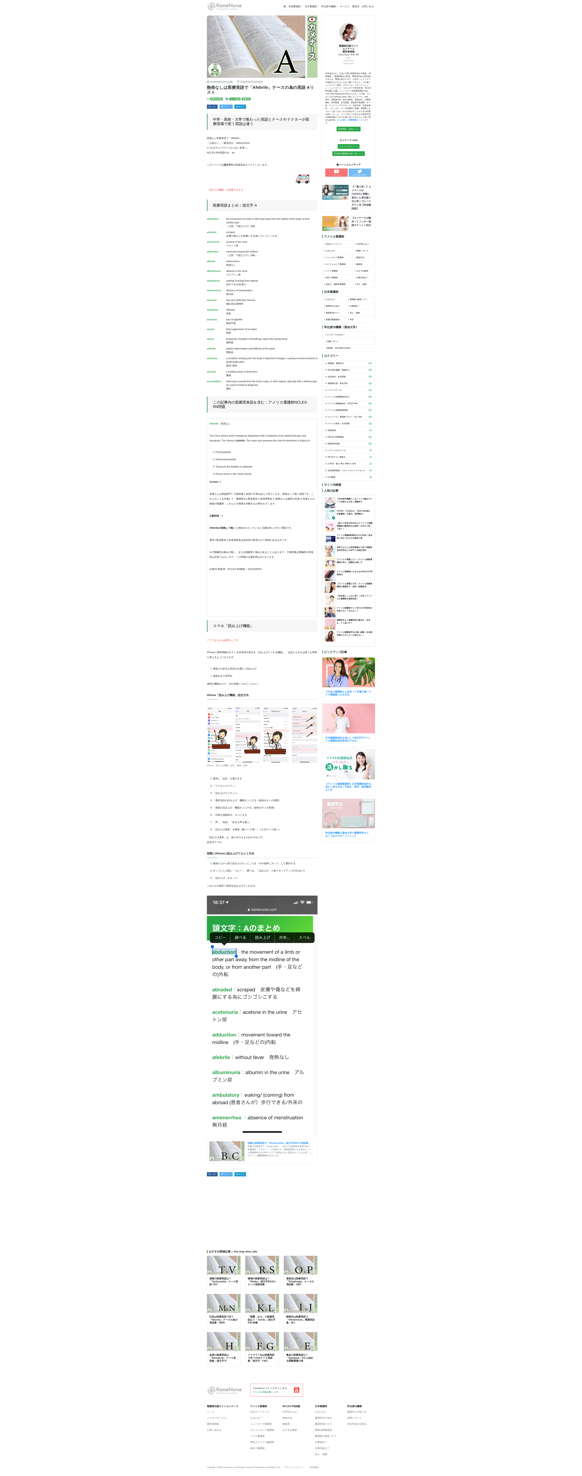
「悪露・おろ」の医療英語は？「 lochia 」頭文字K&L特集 (261, 1319)
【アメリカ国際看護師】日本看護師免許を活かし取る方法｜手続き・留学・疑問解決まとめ (348, 787)
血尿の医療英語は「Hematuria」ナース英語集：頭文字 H (222, 1358)
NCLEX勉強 (235, 99)
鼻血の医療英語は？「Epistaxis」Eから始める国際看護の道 (299, 1358)
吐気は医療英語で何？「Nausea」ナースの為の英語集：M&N (223, 1319)
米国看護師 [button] (294, 6)
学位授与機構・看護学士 (339, 370)
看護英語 (246, 99)
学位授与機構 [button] (328, 6)
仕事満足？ (355, 306)
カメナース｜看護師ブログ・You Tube (345, 417)
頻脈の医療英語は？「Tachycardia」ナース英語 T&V (223, 1281)
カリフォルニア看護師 (336, 264)
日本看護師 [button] (311, 6)
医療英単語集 (216, 99)
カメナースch (336, 175)
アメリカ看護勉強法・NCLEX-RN (343, 403)
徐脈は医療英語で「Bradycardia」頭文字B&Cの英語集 (278, 1143)
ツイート (227, 107)
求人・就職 (361, 284)
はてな (241, 107)
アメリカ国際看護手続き (339, 397)
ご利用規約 (314, 1467)
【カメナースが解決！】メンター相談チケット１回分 (361, 221)
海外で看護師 (332, 277)
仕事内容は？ (362, 277)
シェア (213, 107)
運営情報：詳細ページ (348, 129)
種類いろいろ (362, 251)
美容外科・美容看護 (337, 377)
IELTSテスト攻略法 (336, 457)
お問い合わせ (214, 1430)
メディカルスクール (337, 450)
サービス (345, 6)
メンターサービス (216, 1418)
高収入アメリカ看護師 (262, 1442)
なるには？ (331, 251)
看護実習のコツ (333, 313)
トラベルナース (335, 390)
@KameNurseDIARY (360, 175)
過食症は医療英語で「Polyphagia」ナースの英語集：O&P (300, 1281)
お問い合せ (368, 6)
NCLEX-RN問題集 (336, 437)
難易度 (359, 264)
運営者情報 (213, 1424)
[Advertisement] (262, 1213)
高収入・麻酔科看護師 (336, 284)
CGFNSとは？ (362, 244)
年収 (352, 319)
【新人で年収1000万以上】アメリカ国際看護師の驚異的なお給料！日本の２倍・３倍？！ (355, 526)
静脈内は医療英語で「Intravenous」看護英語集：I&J (300, 1319)
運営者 (355, 6)
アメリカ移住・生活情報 (339, 423)
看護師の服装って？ (359, 299)
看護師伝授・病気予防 (338, 383)
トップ (210, 1412)
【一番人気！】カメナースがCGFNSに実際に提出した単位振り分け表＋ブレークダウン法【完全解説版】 (361, 197)
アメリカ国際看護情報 (338, 410)
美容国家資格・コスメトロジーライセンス (346, 470)
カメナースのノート (348, 146)
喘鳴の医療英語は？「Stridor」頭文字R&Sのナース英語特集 (262, 1281)
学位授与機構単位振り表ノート (348, 153)
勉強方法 (360, 257)
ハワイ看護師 (332, 271)
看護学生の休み (333, 306)
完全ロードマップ (334, 244)
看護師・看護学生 (336, 363)
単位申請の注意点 (357, 1424)
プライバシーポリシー (294, 1467)
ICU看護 (331, 477)
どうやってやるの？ (336, 335)
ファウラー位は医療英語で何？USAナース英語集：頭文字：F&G (261, 1358)
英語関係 (332, 430)
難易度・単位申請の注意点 (339, 348)
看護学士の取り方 (357, 1412)
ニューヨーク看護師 (335, 257)
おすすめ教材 (362, 271)
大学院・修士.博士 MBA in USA (342, 464)
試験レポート (333, 341)
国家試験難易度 (333, 319)
